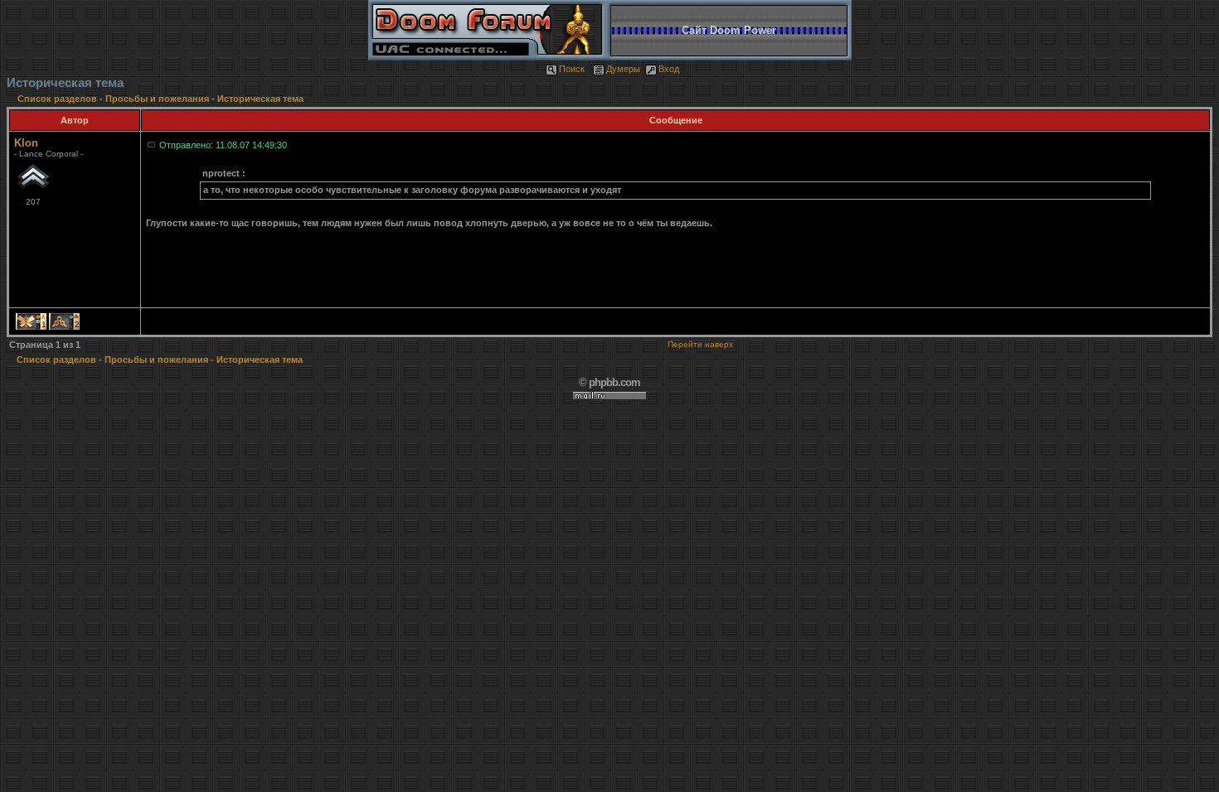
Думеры (623, 69)
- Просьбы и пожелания (154, 99)
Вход (668, 69)
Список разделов (58, 99)
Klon (26, 143)
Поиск (572, 69)
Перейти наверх (700, 344)
